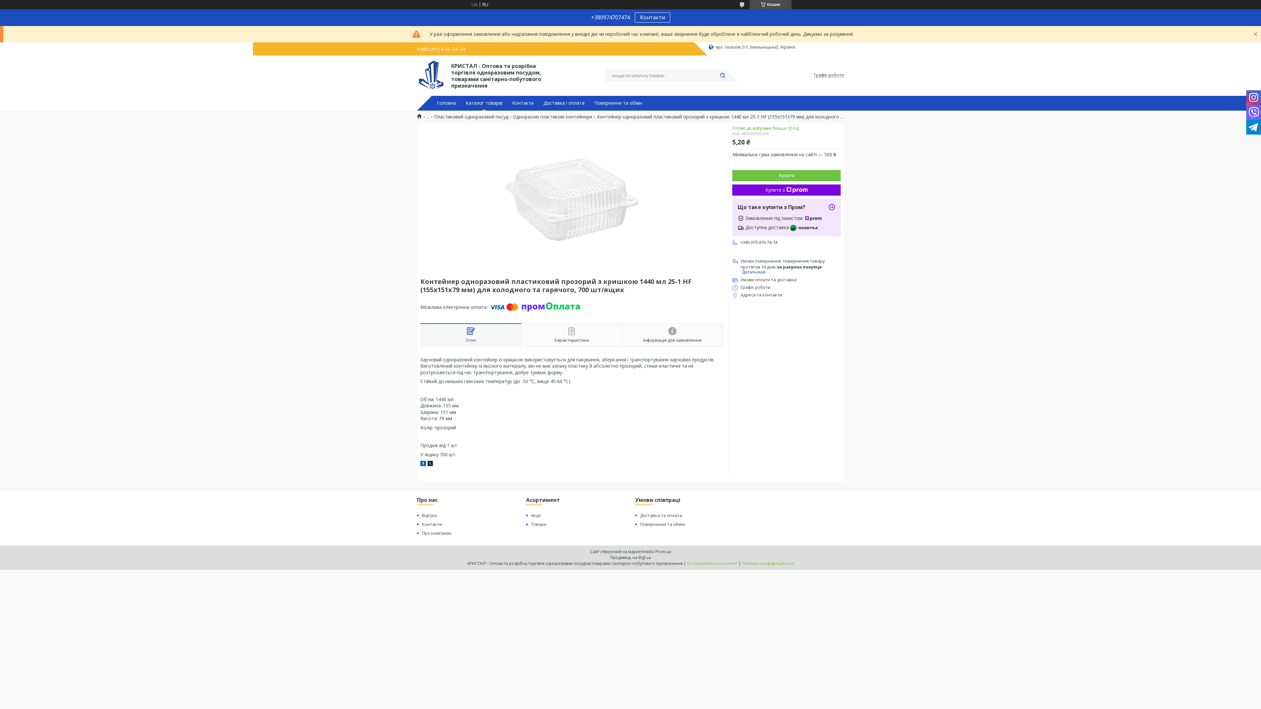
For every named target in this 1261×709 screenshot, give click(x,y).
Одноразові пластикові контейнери (552, 117)
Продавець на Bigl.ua (630, 557)
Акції (536, 515)
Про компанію (437, 533)
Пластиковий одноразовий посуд (471, 117)
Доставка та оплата (661, 515)
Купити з (775, 190)
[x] (430, 464)
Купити (786, 175)
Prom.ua (663, 551)
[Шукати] (722, 76)
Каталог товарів (484, 103)
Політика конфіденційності (768, 563)
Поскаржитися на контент (712, 563)
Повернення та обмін (618, 103)
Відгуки (429, 515)
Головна (446, 103)
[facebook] (423, 464)
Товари (538, 524)
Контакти (652, 17)
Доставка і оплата (564, 103)
